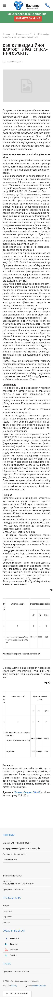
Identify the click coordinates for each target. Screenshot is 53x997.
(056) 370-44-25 (47, 5)
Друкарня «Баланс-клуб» (15, 854)
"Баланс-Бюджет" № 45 (27, 792)
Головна (6, 34)
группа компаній (26, 6)
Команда (7, 911)
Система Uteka (10, 860)
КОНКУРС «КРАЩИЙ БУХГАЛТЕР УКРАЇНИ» (18, 882)
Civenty (14, 986)
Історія (6, 906)
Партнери (7, 917)
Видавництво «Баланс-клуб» (16, 843)
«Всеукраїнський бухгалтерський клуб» (21, 848)
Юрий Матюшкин (39, 986)
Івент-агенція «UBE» (12, 876)
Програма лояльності (13, 889)
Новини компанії (23, 34)
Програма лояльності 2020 (16, 971)
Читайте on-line (28, 18)
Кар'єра (6, 922)
